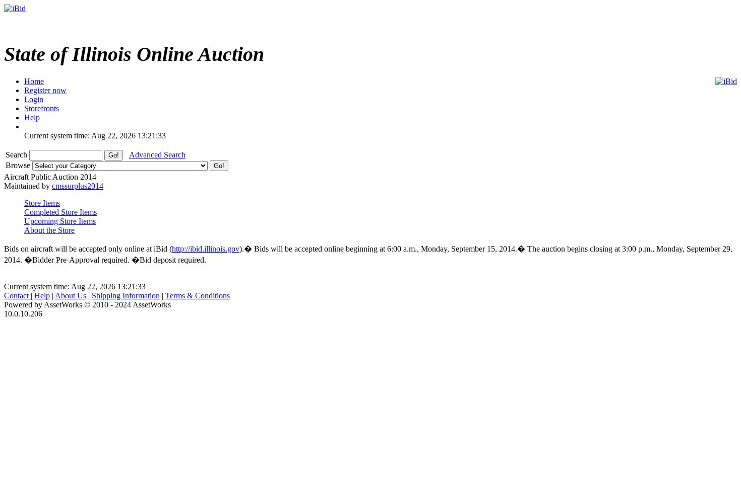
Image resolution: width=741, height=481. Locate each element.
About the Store (49, 230)
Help (42, 295)
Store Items (42, 203)
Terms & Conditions (197, 295)
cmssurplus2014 (77, 186)
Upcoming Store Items (60, 221)
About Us (70, 295)
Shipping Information (126, 295)
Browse (19, 165)
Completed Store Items (60, 212)
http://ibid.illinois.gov (205, 249)
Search (17, 154)
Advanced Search (157, 154)
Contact (17, 295)
